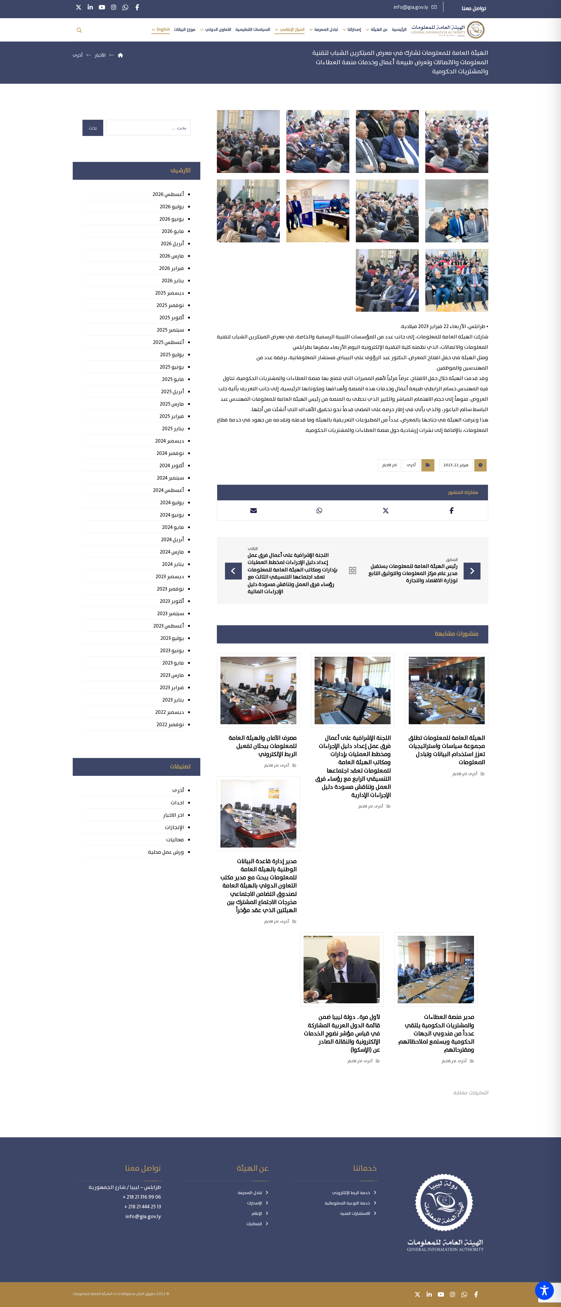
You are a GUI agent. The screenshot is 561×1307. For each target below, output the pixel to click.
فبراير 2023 (172, 688)
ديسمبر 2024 (169, 441)
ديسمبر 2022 (169, 712)
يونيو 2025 (172, 367)
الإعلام (257, 1213)
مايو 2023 (173, 663)
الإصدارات (254, 1203)
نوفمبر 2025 (170, 305)
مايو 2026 (173, 231)
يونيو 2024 (172, 515)
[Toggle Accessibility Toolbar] (544, 1290)
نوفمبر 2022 (170, 725)
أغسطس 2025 (168, 342)
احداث (177, 803)
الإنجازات (174, 828)
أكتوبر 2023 (172, 601)
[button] (137, 7)
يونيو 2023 (172, 651)
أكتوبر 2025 (171, 318)
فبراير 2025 (171, 416)
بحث (93, 128)
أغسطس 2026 (168, 194)
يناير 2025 (173, 429)
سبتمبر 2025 (170, 330)
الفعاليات (254, 1224)
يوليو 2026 (172, 207)
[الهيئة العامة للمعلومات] (448, 30)
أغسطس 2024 (168, 490)
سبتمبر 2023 (170, 614)
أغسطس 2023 (168, 626)
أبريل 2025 (172, 392)
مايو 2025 (173, 379)
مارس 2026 (171, 256)
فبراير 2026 (171, 268)
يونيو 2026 (171, 219)
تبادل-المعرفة (250, 1193)
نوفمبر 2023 (170, 589)
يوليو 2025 (172, 355)
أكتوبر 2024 (171, 466)
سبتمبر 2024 (170, 478)
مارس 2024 (172, 552)
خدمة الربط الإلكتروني (351, 1193)
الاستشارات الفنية (355, 1213)
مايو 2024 (173, 527)
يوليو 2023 (172, 638)
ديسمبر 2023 (170, 577)
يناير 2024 (173, 564)
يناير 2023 (173, 700)
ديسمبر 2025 (169, 293)
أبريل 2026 (172, 244)
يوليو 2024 (172, 503)
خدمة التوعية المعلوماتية (347, 1203)
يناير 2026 (173, 281)
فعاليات (175, 840)
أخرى (411, 465)
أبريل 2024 (172, 540)
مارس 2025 (172, 404)
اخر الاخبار (389, 465)
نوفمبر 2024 (170, 453)
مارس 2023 (172, 675)
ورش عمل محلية (166, 852)
